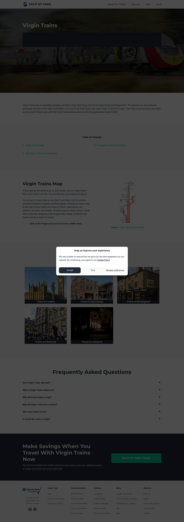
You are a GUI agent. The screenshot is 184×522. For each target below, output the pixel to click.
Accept (70, 270)
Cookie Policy (103, 260)
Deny (93, 270)
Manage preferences (115, 270)
